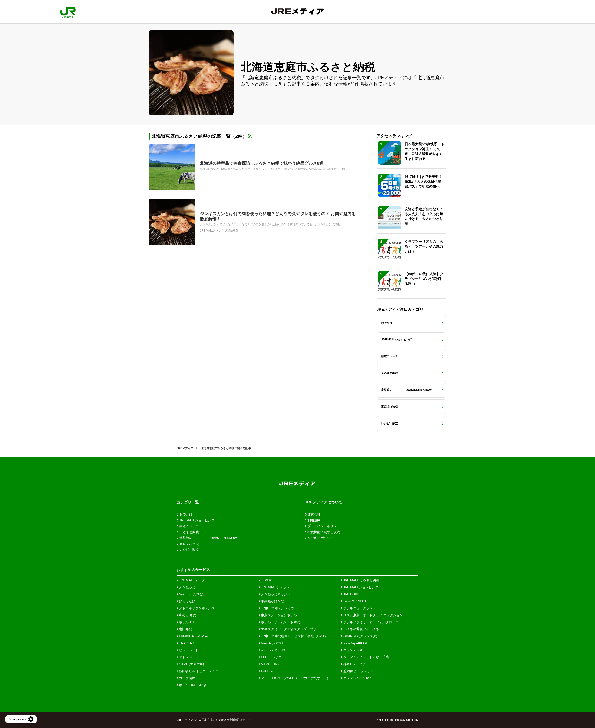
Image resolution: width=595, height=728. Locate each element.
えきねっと (186, 587)
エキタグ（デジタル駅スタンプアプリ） (290, 629)
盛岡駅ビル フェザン (358, 671)
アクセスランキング (394, 136)
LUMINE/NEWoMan (193, 636)
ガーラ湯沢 (186, 678)
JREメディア (185, 448)
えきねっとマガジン (275, 594)
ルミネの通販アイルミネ (360, 629)
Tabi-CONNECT (354, 601)
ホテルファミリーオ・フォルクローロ (370, 622)
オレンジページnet (356, 678)
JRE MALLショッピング (360, 587)
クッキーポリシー (320, 538)
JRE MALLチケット (275, 587)
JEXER (265, 580)
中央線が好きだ (272, 601)
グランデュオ (352, 650)
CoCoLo (266, 671)
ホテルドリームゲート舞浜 (280, 622)
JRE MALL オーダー (193, 580)
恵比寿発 (185, 629)
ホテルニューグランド (359, 608)
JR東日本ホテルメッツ (277, 608)
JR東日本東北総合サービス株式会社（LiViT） (294, 636)
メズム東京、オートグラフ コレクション (372, 615)
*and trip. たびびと (192, 594)
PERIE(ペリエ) (271, 657)
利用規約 (314, 520)
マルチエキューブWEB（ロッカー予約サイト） (295, 678)
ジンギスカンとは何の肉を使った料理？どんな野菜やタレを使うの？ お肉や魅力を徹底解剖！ (278, 216)
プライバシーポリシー (323, 526)
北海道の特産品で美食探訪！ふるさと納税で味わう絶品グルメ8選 (262, 163)
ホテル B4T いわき (192, 685)
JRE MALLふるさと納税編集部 (219, 230)
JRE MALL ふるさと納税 (360, 580)
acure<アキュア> (273, 650)
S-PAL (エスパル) (191, 664)
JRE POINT (351, 594)
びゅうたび (186, 601)
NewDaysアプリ (272, 643)
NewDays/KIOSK (355, 643)
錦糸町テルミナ (354, 664)
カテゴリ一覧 (188, 502)
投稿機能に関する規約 (323, 532)
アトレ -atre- (188, 657)
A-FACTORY (269, 664)
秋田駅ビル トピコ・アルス (198, 671)
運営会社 (314, 514)
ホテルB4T (186, 622)
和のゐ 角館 (187, 615)
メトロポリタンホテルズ (196, 608)
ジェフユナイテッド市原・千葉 (365, 657)
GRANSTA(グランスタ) (359, 636)
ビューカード (188, 650)
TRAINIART (187, 643)
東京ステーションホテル (278, 615)
